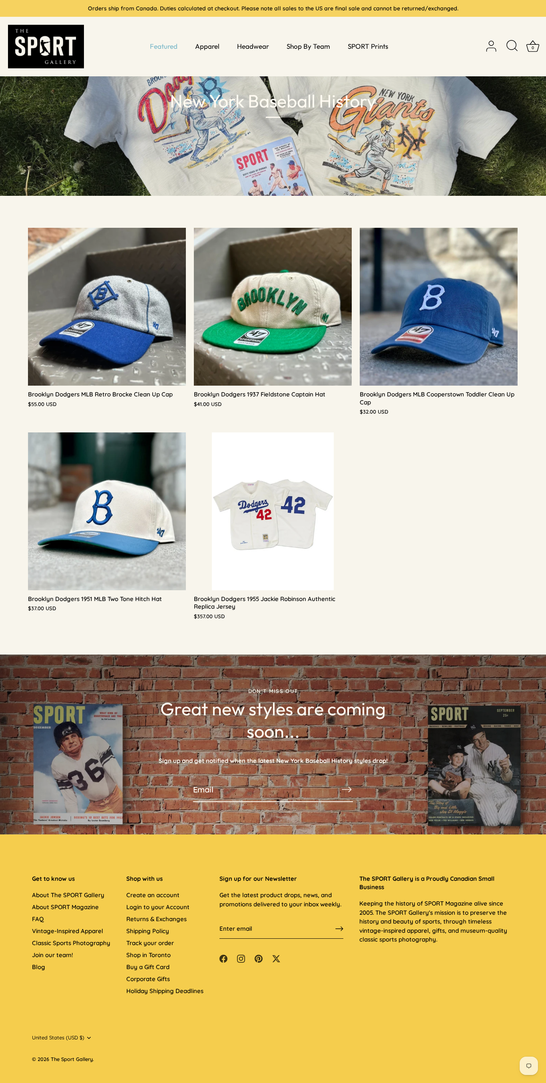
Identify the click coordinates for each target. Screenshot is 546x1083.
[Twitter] (276, 958)
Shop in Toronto (148, 955)
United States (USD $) (58, 1038)
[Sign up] (339, 929)
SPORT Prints (368, 46)
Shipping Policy (147, 931)
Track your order (150, 943)
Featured (163, 46)
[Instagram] (241, 958)
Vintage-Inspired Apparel (67, 931)
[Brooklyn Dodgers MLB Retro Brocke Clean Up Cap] (107, 307)
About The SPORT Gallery (68, 895)
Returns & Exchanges (156, 919)
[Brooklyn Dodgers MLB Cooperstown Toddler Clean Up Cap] (439, 307)
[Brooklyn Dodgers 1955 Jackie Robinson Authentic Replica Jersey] (273, 511)
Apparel (207, 46)
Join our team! (52, 955)
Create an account (152, 895)
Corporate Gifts (148, 979)
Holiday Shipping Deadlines (164, 991)
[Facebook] (223, 958)
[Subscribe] (346, 789)
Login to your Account (157, 907)
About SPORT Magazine (65, 907)
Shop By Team (308, 46)
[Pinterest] (259, 958)
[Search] (512, 46)
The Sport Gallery (72, 1059)
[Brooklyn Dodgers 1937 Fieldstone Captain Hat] (273, 307)
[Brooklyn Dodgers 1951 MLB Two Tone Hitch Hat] (107, 511)
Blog (38, 967)
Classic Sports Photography (71, 943)
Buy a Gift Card (147, 967)
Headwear (253, 46)
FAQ (38, 919)
